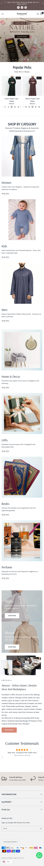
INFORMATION (9, 794)
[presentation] (20, 107)
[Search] (38, 14)
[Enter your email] (40, 828)
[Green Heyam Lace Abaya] (12, 86)
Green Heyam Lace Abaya (11, 100)
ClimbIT (34, 858)
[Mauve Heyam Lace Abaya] (32, 86)
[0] (41, 14)
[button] (9, 730)
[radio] (5, 107)
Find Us (6, 809)
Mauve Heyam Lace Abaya (32, 100)
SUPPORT (6, 802)
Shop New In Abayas (22, 72)
